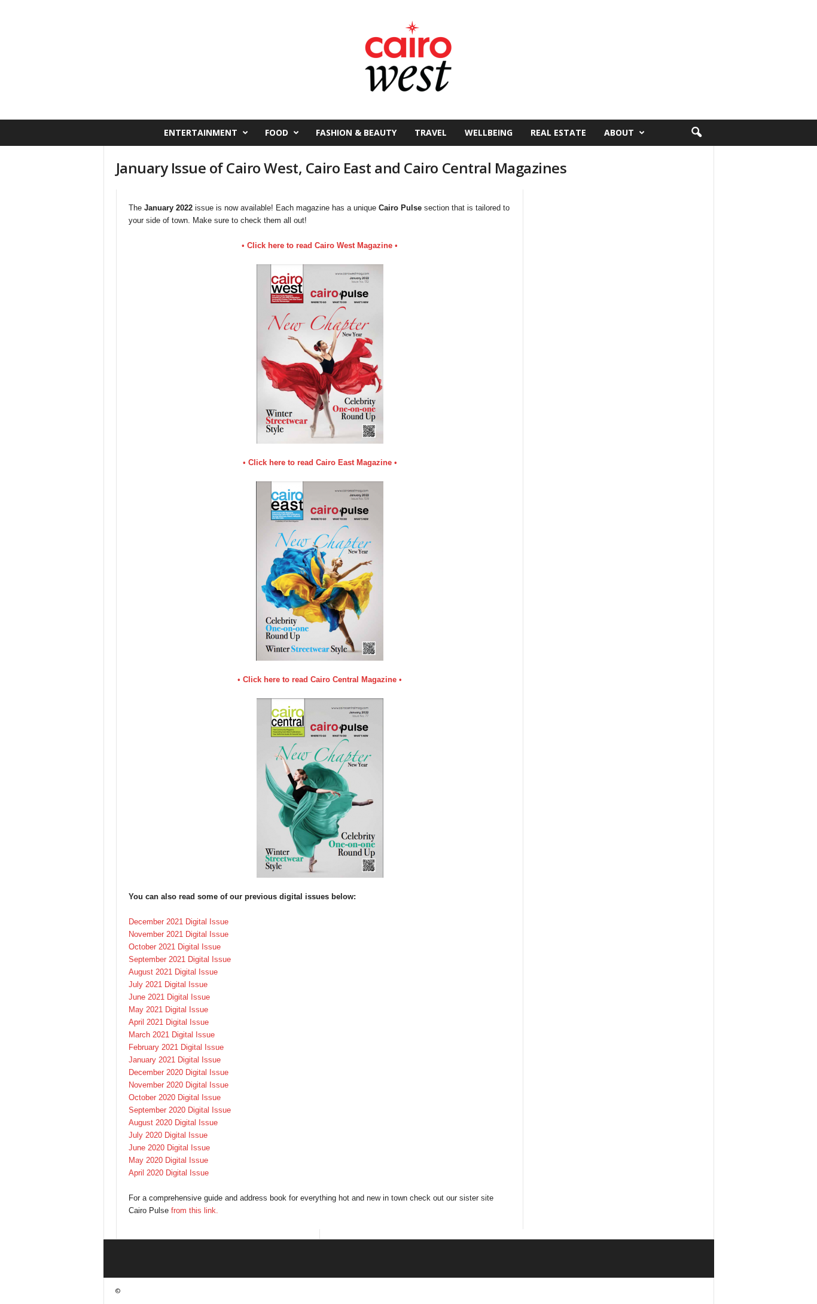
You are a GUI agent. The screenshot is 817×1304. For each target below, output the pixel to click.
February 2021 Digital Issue (176, 1047)
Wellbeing (489, 132)
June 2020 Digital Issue (169, 1147)
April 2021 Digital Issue (169, 1022)
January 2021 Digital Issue (175, 1059)
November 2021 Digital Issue (178, 934)
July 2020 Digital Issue (168, 1135)
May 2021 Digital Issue (168, 1009)
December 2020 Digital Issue (178, 1072)
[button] (696, 133)
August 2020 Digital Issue (173, 1122)
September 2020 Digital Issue (180, 1110)
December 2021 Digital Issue (178, 921)
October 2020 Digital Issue (175, 1097)
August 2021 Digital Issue (173, 971)
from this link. (194, 1210)
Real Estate (558, 132)
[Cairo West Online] (408, 60)
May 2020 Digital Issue (168, 1160)
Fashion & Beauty (356, 132)
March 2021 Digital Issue (172, 1034)
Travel (430, 132)
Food (276, 132)
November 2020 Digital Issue (178, 1084)
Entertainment (200, 132)
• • (320, 245)
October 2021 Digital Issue (175, 946)
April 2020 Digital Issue (169, 1172)
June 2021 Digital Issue (169, 996)
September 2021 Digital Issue (180, 959)
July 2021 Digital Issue (168, 984)
